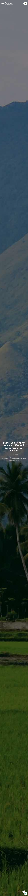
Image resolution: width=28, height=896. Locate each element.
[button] (25, 3)
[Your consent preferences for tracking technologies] (25, 893)
